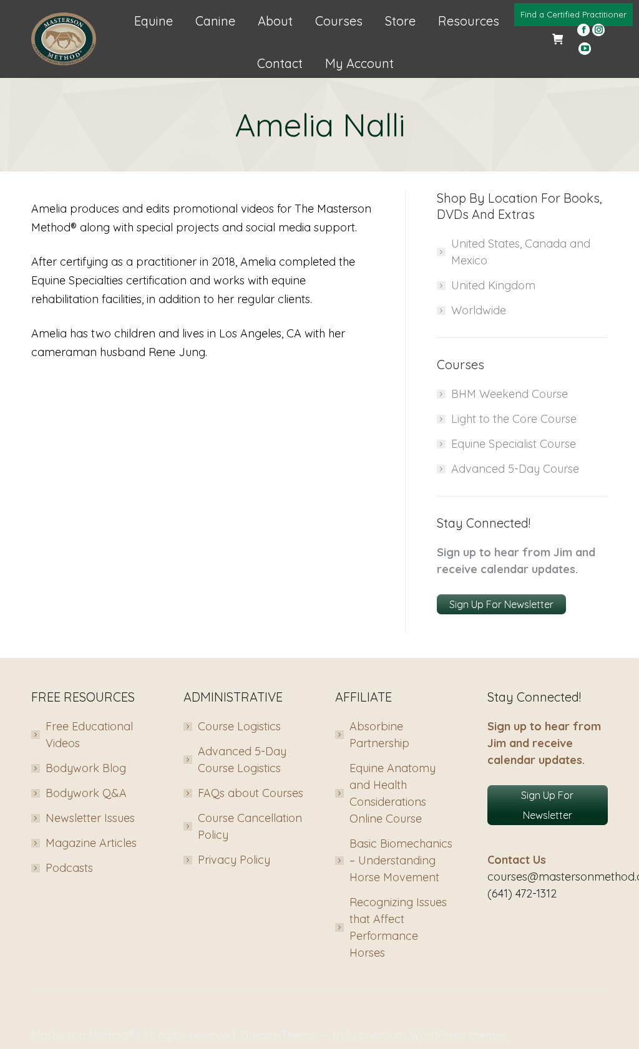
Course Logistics (239, 726)
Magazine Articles (91, 843)
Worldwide (478, 310)
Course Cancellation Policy (250, 826)
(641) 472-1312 (522, 893)
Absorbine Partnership (379, 734)
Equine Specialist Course (513, 444)
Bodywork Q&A (86, 793)
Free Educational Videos (89, 734)
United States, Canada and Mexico (520, 252)
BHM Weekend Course (509, 394)
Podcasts (69, 868)
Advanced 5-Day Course (515, 469)
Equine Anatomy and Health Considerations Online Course (392, 793)
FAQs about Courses (250, 793)
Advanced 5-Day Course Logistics (242, 759)
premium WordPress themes (433, 1035)
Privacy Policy (234, 860)
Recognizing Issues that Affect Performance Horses (398, 927)
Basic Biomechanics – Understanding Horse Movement (400, 860)
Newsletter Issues (90, 818)
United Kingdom (493, 285)
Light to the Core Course (514, 419)
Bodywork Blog (86, 768)
